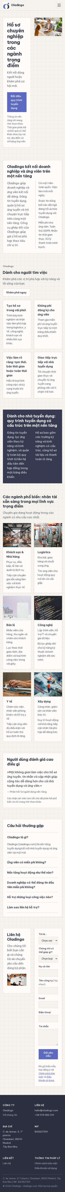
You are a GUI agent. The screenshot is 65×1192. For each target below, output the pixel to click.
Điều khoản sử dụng (46, 1168)
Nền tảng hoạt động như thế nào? (30, 872)
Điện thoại (45, 1012)
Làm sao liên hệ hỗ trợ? (23, 907)
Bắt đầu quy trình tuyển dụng (16, 102)
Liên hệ (7, 1163)
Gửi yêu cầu (48, 1054)
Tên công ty (48, 982)
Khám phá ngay (16, 292)
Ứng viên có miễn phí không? (26, 862)
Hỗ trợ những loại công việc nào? (30, 897)
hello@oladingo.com (46, 1110)
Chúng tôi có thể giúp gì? (46, 950)
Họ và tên (44, 966)
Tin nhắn (44, 1026)
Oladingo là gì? (17, 837)
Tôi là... (43, 934)
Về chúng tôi (10, 1114)
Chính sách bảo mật (46, 1163)
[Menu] (59, 5)
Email (42, 998)
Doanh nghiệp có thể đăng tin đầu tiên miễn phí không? (30, 885)
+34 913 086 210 (44, 1114)
